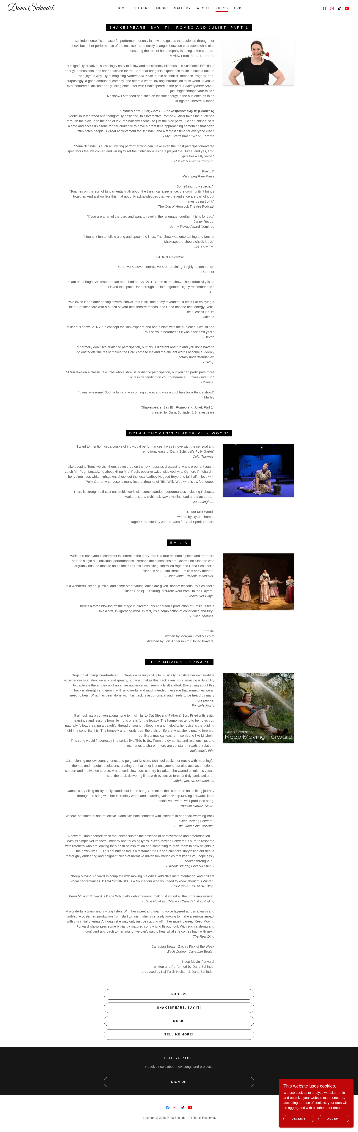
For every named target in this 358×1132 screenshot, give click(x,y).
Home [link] (122, 8)
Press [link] (222, 8)
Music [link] (162, 8)
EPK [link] (237, 8)
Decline (299, 1118)
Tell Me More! (179, 1034)
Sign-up (179, 1081)
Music (179, 1021)
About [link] (203, 8)
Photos (179, 994)
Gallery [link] (182, 8)
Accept (333, 1118)
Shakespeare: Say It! (179, 1007)
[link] (55, 9)
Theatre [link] (141, 8)
